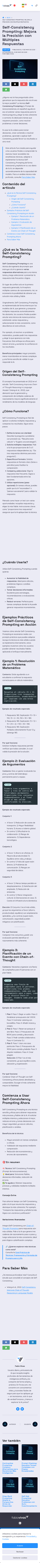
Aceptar (20, 1546)
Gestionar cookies (20, 1558)
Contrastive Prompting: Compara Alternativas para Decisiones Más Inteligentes (10, 1468)
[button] (36, 687)
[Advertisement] (20, 534)
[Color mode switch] (32, 5)
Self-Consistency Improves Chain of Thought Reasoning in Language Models (21, 1290)
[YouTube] (14, 5)
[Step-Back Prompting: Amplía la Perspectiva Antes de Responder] (10, 1485)
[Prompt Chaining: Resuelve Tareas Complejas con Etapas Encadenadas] (30, 1452)
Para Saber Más (28, 177)
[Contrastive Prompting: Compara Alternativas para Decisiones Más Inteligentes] (10, 1452)
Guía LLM (6, 50)
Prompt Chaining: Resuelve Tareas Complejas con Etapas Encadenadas (29, 1467)
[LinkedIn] (32, 84)
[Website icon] (17, 1409)
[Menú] (36, 5)
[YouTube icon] (22, 1409)
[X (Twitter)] (15, 84)
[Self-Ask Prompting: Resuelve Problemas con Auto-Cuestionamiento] (30, 1485)
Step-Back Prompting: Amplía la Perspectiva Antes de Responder (7, 1501)
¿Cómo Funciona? (18, 205)
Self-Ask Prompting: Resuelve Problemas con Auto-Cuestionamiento (29, 1501)
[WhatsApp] (6, 90)
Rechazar (20, 1552)
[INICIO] (3, 17)
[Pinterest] (23, 84)
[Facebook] (6, 84)
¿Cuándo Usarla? (18, 207)
